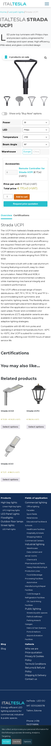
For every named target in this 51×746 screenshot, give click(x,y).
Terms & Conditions (35, 664)
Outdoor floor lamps (12, 521)
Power (6, 122)
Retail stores (32, 518)
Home (3, 12)
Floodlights (7, 517)
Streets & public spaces (37, 613)
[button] (45, 57)
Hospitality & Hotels (35, 533)
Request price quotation (25, 204)
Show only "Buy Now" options (25, 113)
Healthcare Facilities (36, 529)
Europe (27, 151)
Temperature (10, 137)
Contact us (31, 679)
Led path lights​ (16, 12)
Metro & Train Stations (36, 628)
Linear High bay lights (11, 506)
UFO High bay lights (11, 510)
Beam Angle (10, 144)
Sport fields (32, 514)
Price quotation (33, 652)
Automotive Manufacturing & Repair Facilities (35, 586)
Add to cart (21, 197)
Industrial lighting (34, 544)
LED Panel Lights (10, 514)
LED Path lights (9, 529)
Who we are (31, 648)
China (36, 151)
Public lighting (33, 609)
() (32, 172)
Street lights (7, 525)
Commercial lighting (36, 502)
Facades (30, 510)
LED (5, 130)
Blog (3, 648)
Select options (10, 427)
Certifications (21, 215)
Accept (6, 742)
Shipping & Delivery (35, 675)
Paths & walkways (34, 616)
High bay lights (9, 502)
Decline (16, 742)
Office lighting (33, 506)
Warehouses (32, 548)
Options (27, 742)
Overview (6, 215)
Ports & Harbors (33, 632)
